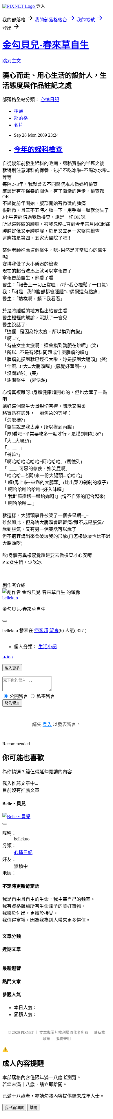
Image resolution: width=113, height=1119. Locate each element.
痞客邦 (41, 630)
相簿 (18, 111)
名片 (18, 125)
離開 (33, 1107)
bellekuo (10, 597)
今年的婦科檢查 (38, 149)
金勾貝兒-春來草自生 (45, 45)
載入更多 (12, 668)
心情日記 (50, 99)
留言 (54, 630)
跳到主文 (11, 60)
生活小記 (47, 646)
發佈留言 (12, 703)
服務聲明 (63, 1038)
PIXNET (27, 1032)
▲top (7, 656)
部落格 (21, 118)
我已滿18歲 (14, 1107)
